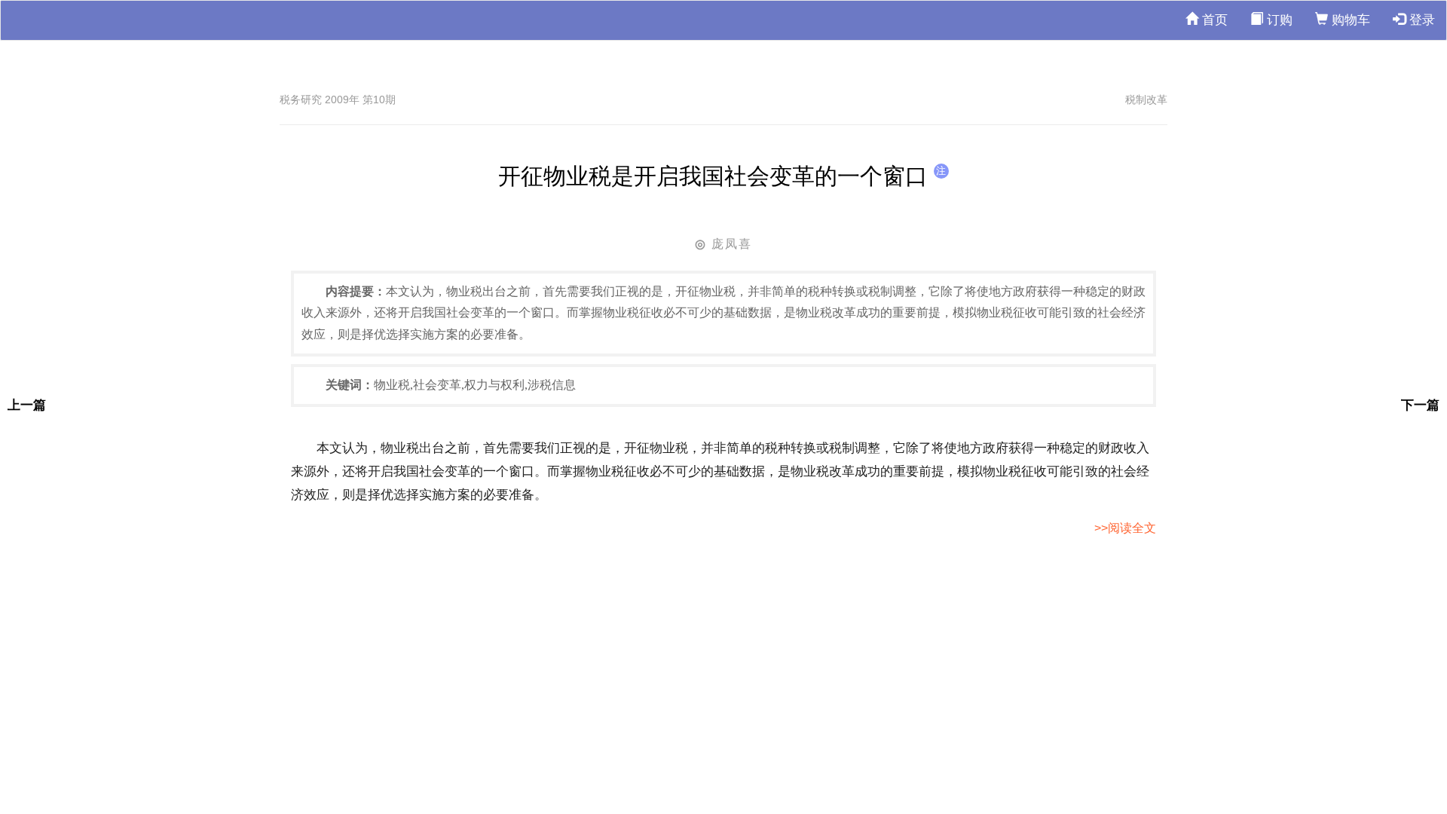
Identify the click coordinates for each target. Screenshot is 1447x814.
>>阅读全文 (1125, 528)
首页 (1213, 20)
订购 (1278, 20)
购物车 (1349, 20)
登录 (1420, 20)
